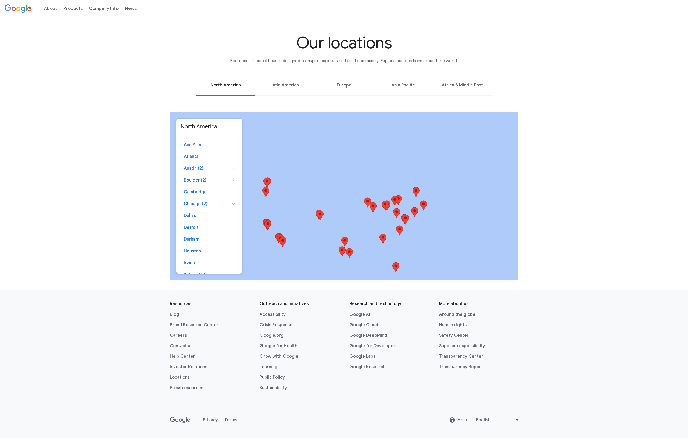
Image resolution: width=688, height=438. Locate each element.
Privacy (210, 420)
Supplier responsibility (462, 346)
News (131, 8)
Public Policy (272, 377)
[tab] (225, 85)
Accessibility (273, 314)
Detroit (191, 227)
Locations (180, 377)
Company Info (104, 8)
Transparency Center (461, 356)
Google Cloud (363, 325)
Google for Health (279, 346)
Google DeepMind (368, 335)
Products (73, 8)
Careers (178, 335)
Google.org (272, 335)
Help (462, 420)
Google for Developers (373, 346)
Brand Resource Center (194, 325)
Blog (174, 314)
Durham (191, 239)
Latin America (285, 85)
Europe (344, 85)
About (50, 8)
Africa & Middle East (462, 85)
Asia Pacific (403, 85)
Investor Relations (188, 367)
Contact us (181, 346)
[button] (385, 206)
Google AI (359, 314)
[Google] (18, 8)
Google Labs (362, 356)
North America (225, 85)
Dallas (190, 215)
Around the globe (457, 314)
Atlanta (191, 156)
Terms (230, 420)
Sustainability (273, 387)
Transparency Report (461, 367)
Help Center (182, 356)
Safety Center (454, 335)
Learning (268, 367)
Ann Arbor (194, 144)
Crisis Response (276, 325)
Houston (192, 251)
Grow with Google (279, 356)
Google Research (367, 367)
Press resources (186, 387)
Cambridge (195, 192)
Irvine (189, 263)
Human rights (453, 325)
